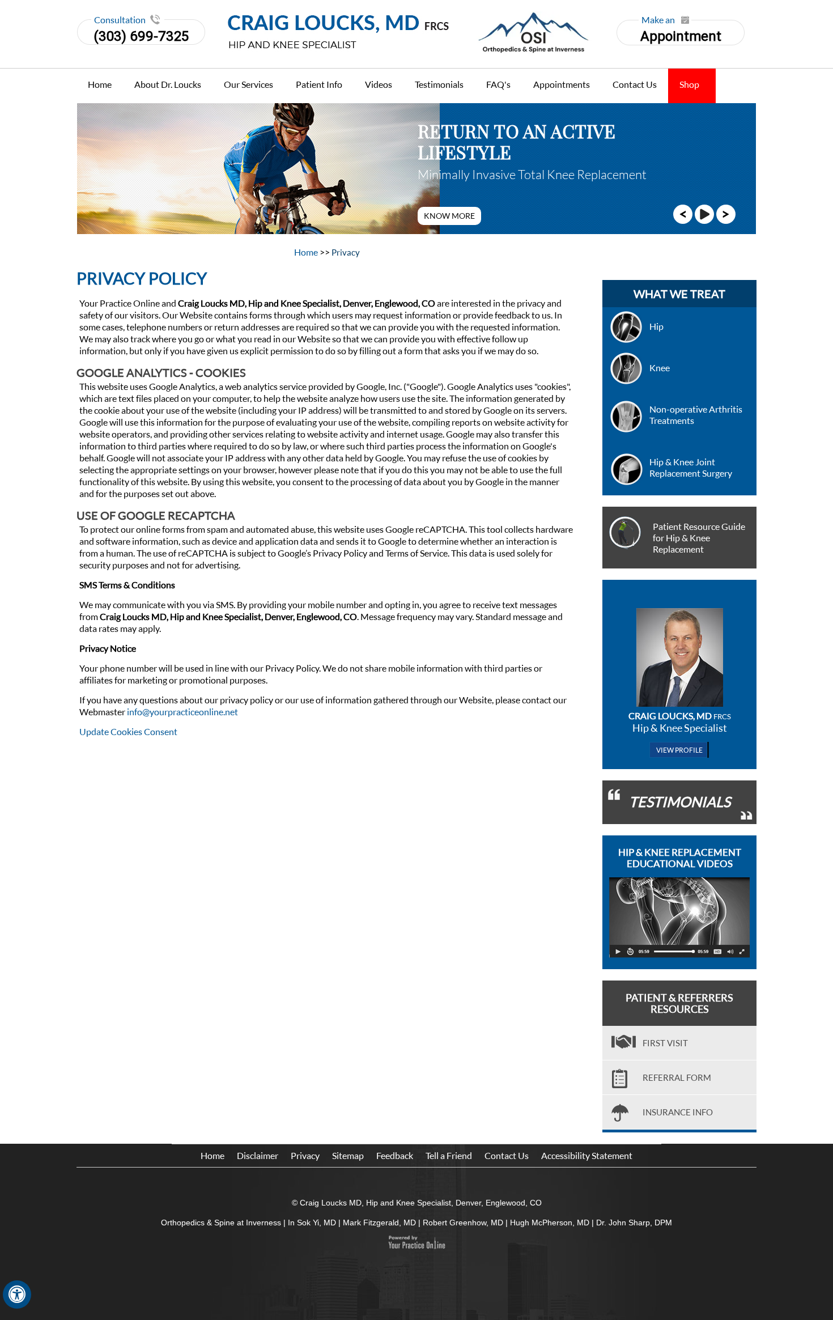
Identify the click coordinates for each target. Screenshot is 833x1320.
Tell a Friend (449, 1155)
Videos (378, 84)
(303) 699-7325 (141, 36)
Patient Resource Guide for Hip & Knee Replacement (699, 537)
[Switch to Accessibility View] (17, 1294)
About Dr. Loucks (167, 84)
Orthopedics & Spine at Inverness (221, 1222)
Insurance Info (678, 1112)
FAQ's (498, 84)
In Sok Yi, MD (312, 1222)
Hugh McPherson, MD (549, 1222)
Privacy (305, 1155)
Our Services (248, 84)
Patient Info (319, 84)
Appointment (680, 32)
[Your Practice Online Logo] (416, 1242)
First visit (665, 1043)
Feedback (394, 1155)
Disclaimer (257, 1155)
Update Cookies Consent (128, 731)
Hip (656, 326)
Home (100, 84)
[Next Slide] (726, 213)
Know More (449, 215)
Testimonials (439, 84)
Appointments (561, 84)
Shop (689, 84)
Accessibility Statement (586, 1155)
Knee (659, 367)
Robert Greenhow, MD (463, 1222)
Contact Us (635, 84)
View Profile (679, 750)
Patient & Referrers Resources (679, 1003)
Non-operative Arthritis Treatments (695, 415)
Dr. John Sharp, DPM (634, 1222)
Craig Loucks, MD (679, 715)
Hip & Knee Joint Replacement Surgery (690, 467)
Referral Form (677, 1077)
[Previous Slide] (683, 213)
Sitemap (348, 1155)
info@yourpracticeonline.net (182, 711)
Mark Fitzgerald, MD (379, 1222)
